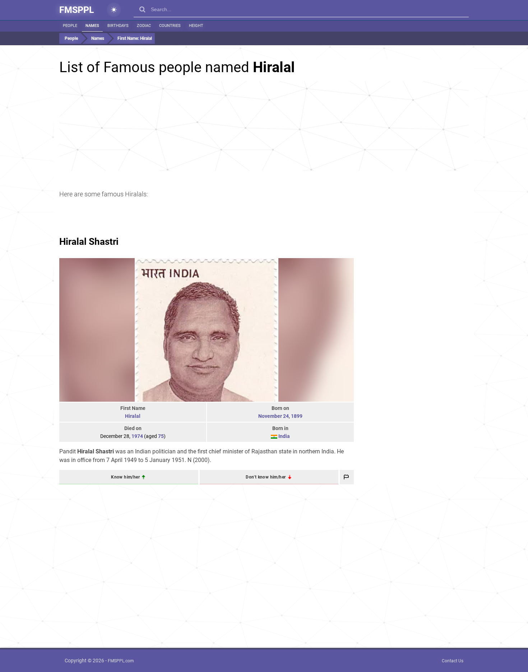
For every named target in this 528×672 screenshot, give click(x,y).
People (70, 25)
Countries (170, 25)
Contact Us (452, 660)
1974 (137, 436)
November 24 (273, 416)
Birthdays (118, 25)
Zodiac (144, 25)
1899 (296, 416)
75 (161, 436)
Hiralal (132, 416)
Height (196, 25)
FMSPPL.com (121, 660)
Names (92, 25)
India (284, 436)
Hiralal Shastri (89, 241)
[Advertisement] (264, 126)
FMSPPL (76, 10)
